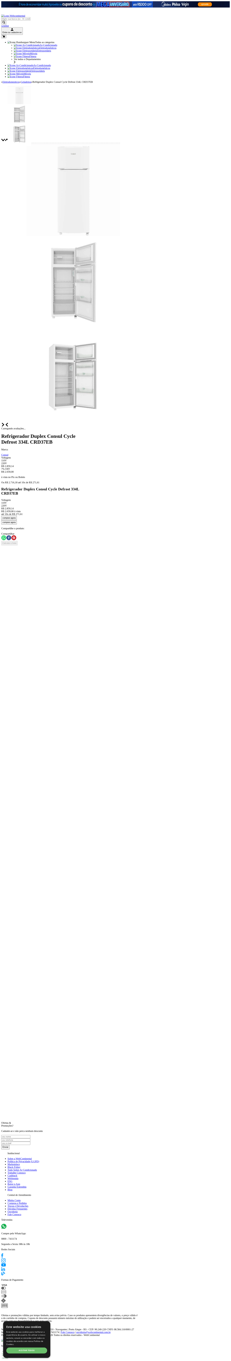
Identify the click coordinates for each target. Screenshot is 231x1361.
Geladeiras (26, 82)
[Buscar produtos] (3, 22)
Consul (4, 455)
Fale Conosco (67, 1332)
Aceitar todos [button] (27, 1350)
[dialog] (26, 1339)
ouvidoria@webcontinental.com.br (93, 1332)
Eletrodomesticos (11, 82)
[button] (43, 460)
